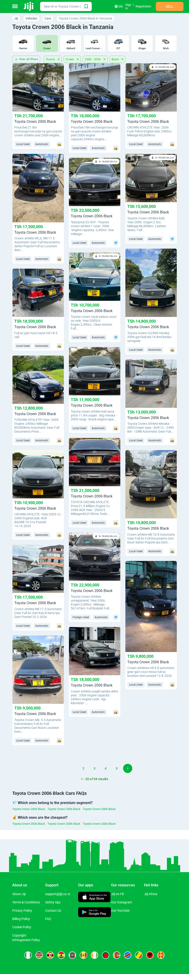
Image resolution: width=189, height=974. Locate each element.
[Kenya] (39, 955)
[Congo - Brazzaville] (138, 955)
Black (115, 59)
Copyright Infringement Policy (26, 938)
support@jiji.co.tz (57, 894)
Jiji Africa (150, 894)
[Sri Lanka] (116, 955)
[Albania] (150, 955)
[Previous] (61, 768)
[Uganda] (50, 955)
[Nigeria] (28, 955)
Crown (70, 59)
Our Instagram (121, 902)
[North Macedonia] (161, 955)
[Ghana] (61, 955)
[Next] (127, 768)
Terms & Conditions (26, 902)
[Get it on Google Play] (94, 912)
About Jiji (19, 894)
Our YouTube (120, 910)
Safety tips (52, 902)
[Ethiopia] (72, 955)
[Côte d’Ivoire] (94, 955)
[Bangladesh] (105, 955)
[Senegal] (83, 955)
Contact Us (53, 910)
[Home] (29, 6)
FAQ (48, 919)
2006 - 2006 (93, 59)
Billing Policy (21, 919)
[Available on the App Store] (94, 897)
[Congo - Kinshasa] (127, 955)
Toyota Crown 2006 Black (28, 809)
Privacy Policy (22, 910)
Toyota (51, 59)
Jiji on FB (117, 894)
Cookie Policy (21, 927)
